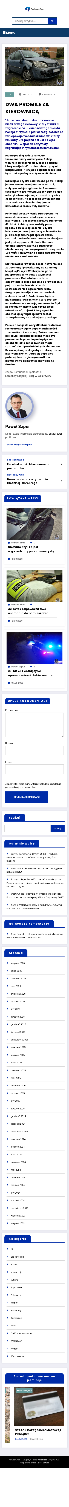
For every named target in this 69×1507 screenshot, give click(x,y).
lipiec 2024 (16, 1154)
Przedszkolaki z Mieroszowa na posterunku (28, 466)
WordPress (42, 1462)
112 (9, 94)
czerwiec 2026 (18, 978)
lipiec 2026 (16, 970)
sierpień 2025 (18, 1055)
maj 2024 (16, 1169)
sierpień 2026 (18, 963)
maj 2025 (16, 1077)
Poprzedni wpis (15, 460)
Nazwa (9, 743)
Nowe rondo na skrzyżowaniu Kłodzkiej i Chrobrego (27, 481)
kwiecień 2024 (18, 1177)
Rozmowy (16, 1310)
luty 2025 (15, 1100)
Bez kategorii (17, 1256)
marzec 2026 (18, 1001)
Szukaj (15, 817)
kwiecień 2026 (18, 993)
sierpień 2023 (18, 1223)
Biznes (14, 1264)
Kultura (14, 1279)
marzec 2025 (18, 1093)
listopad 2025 (18, 1032)
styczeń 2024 (18, 1200)
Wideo (14, 1348)
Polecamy (16, 1295)
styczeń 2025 (18, 1108)
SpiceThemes (42, 1465)
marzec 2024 (18, 1185)
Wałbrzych (16, 1340)
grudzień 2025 (18, 1024)
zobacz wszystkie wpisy (18, 444)
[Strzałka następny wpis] (61, 481)
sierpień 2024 (18, 1146)
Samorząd (16, 1318)
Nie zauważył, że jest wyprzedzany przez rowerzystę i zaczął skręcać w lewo (32, 549)
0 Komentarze (48, 94)
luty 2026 (15, 1008)
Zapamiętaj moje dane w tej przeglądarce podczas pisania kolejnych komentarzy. (33, 785)
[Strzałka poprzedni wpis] (61, 464)
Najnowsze (16, 1287)
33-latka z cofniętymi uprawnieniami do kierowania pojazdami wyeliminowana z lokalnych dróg (30, 673)
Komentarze (11, 710)
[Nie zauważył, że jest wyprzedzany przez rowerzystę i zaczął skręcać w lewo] (34, 523)
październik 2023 (19, 1208)
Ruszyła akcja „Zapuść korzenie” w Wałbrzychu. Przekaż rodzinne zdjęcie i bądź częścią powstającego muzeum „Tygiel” (35, 883)
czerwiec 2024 (18, 1162)
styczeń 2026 (18, 1016)
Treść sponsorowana (22, 1333)
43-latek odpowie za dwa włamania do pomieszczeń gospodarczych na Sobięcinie (30, 611)
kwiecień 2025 (18, 1085)
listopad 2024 (18, 1123)
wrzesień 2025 (18, 1047)
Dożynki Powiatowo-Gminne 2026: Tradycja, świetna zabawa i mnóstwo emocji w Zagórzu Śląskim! (32, 857)
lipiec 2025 (16, 1062)
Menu (10, 32)
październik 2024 (19, 1131)
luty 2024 (15, 1192)
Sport (13, 1325)
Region (14, 1302)
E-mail (9, 762)
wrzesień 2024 (18, 1139)
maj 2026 (16, 986)
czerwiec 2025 (18, 1070)
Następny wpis (15, 475)
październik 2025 (19, 1039)
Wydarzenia (17, 1356)
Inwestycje (16, 1272)
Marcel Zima (18, 542)
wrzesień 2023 (18, 1215)
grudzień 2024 (18, 1116)
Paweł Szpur (17, 426)
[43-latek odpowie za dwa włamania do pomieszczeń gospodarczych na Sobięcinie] (34, 585)
